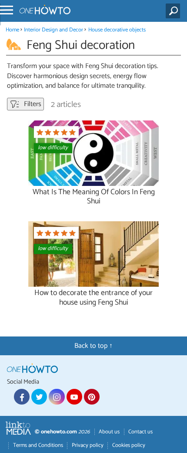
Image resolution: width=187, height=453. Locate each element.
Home (12, 29)
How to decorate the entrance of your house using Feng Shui (93, 297)
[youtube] (74, 397)
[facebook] (22, 397)
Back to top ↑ (93, 346)
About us (109, 432)
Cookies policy (128, 445)
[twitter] (39, 397)
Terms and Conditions (38, 445)
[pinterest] (92, 397)
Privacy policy (88, 445)
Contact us (140, 432)
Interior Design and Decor (53, 29)
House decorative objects (117, 29)
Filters (31, 104)
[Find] (174, 10)
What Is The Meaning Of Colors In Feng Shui (94, 197)
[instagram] (56, 397)
